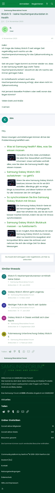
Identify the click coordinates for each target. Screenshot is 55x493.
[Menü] (3, 4)
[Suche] (52, 4)
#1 (52, 38)
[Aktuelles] (46, 4)
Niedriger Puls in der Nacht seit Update (27, 304)
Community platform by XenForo (25, 454)
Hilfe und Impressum (9, 483)
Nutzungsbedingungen (10, 471)
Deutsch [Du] (6, 460)
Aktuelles (5, 399)
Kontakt (4, 465)
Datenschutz (6, 477)
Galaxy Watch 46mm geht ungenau (26, 291)
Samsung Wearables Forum (22, 282)
